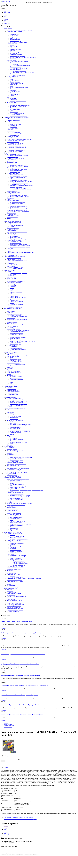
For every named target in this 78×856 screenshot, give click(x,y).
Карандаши (13, 285)
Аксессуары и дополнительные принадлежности (19, 139)
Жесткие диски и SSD (15, 315)
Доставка (6, 19)
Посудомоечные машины (13, 391)
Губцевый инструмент (15, 234)
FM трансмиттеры (11, 573)
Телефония (9, 436)
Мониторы (12, 365)
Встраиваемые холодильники (14, 151)
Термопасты (13, 350)
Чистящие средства (12, 385)
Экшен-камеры (11, 612)
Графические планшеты (16, 376)
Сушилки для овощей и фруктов (21, 65)
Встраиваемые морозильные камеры (16, 147)
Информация (7, 767)
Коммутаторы (10, 454)
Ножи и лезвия (14, 236)
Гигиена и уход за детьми (13, 154)
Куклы (8, 199)
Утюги (11, 110)
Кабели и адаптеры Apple (16, 498)
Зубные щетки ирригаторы (17, 47)
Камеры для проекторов (19, 562)
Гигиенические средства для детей (19, 155)
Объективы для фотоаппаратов (15, 608)
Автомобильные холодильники (15, 581)
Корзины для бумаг (12, 278)
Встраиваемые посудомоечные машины (17, 148)
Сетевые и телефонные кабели (15, 267)
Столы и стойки (14, 419)
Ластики (12, 289)
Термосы (12, 92)
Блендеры (15, 64)
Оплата (5, 20)
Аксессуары (10, 271)
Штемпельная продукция (16, 304)
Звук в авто (10, 584)
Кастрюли (12, 77)
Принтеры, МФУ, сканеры (13, 371)
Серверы (9, 374)
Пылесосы (12, 107)
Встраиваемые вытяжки (13, 142)
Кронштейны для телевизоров (17, 536)
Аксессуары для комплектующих (15, 309)
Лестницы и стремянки (13, 228)
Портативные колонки (12, 369)
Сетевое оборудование (9, 446)
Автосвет (12, 576)
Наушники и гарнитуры (16, 551)
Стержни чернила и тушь (16, 301)
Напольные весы (14, 53)
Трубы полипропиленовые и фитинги (20, 247)
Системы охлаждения (12, 345)
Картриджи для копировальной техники (20, 425)
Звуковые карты (11, 318)
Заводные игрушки (12, 162)
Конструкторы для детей (19, 188)
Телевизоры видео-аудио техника (12, 532)
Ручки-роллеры (14, 300)
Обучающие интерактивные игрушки (19, 196)
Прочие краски (14, 529)
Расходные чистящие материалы (15, 420)
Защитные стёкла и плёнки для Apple (19, 496)
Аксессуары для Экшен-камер (14, 603)
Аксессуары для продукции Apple (15, 492)
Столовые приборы (15, 91)
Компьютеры (10, 357)
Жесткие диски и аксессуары (14, 314)
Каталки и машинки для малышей (18, 176)
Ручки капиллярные (15, 294)
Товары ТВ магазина (12, 531)
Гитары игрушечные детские (20, 183)
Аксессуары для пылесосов (17, 103)
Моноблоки (10, 367)
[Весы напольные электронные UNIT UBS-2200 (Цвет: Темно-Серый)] (8, 752)
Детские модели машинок (16, 204)
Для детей (6, 153)
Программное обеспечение (14, 372)
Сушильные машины (12, 394)
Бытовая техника (8, 28)
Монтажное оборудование (16, 460)
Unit (5, 728)
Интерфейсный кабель (12, 264)
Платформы (10, 368)
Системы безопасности (10, 473)
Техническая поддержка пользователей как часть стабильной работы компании (23, 654)
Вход (5, 11)
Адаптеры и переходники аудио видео (17, 260)
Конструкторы (10, 198)
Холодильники (10, 395)
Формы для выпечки (15, 94)
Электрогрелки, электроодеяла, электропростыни (23, 57)
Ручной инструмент (12, 233)
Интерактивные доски (18, 561)
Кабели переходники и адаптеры (18, 485)
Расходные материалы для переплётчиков (20, 431)
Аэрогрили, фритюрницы (19, 71)
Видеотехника (10, 554)
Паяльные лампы (11, 230)
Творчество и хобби (12, 516)
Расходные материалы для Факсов (18, 442)
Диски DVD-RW (14, 128)
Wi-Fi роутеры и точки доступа (15, 450)
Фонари (9, 251)
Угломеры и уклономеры (16, 225)
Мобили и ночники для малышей (18, 180)
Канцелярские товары (9, 270)
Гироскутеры (10, 501)
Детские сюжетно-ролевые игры (15, 158)
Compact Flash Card (15, 132)
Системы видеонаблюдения (14, 476)
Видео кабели (10, 263)
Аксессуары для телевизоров (14, 533)
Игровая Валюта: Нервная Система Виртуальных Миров (16, 621)
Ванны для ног (14, 46)
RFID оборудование (12, 475)
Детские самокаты (11, 592)
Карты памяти (10, 131)
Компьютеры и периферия (10, 352)
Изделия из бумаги (11, 277)
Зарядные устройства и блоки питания (20, 495)
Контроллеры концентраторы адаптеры (17, 319)
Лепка (11, 520)
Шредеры (9, 445)
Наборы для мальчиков (13, 215)
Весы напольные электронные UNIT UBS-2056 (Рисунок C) (19, 817)
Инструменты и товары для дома (12, 221)
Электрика (9, 254)
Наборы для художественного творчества (20, 524)
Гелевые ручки (13, 284)
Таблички (9, 305)
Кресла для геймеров (15, 416)
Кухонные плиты (11, 389)
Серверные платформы (16, 342)
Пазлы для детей (14, 528)
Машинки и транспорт (13, 200)
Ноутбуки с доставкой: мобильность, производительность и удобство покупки (22, 632)
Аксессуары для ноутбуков (14, 398)
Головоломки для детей (16, 517)
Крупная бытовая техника (10, 386)
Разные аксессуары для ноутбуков (18, 404)
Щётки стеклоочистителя (16, 577)
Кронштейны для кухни (19, 75)
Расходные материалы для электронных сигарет (19, 503)
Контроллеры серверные (16, 334)
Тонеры (12, 434)
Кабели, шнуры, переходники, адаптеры (14, 256)
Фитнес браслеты (11, 507)
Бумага (11, 421)
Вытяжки (9, 387)
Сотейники (13, 90)
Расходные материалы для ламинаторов (20, 430)
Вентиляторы (13, 32)
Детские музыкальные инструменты (19, 211)
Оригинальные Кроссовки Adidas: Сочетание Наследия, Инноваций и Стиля (22, 714)
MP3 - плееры (13, 541)
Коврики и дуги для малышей (17, 177)
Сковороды (13, 88)
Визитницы (13, 274)
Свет (8, 97)
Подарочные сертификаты (13, 511)
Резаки (8, 435)
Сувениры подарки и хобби (11, 509)
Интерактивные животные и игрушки (20, 193)
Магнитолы (13, 547)
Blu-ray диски (13, 122)
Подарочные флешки (12, 136)
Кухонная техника (11, 60)
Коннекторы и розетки (16, 458)
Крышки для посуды (15, 82)
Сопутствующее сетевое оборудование (17, 472)
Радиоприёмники (14, 552)
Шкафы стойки (14, 461)
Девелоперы (13, 423)
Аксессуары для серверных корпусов (19, 330)
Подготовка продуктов (16, 62)
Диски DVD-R (13, 127)
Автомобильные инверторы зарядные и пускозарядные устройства (24, 578)
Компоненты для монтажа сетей (15, 455)
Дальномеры (13, 223)
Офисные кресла (14, 417)
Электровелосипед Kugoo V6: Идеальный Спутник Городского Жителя (20, 675)
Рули (11, 383)
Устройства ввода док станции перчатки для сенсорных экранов (26, 490)
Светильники (13, 99)
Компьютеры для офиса (16, 361)
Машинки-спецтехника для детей (18, 206)
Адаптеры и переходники (16, 494)
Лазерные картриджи (15, 427)
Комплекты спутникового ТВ (17, 556)
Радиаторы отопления (15, 243)
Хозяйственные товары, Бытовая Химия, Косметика (20, 252)
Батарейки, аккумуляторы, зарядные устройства (19, 30)
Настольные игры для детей (17, 526)
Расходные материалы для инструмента (17, 232)
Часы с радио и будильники (17, 113)
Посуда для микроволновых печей (19, 87)
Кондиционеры (14, 35)
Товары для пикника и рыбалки (15, 600)
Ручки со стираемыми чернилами (18, 297)
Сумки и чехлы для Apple (16, 499)
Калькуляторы (10, 412)
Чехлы (11, 491)
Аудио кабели (10, 262)
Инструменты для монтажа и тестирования (21, 457)
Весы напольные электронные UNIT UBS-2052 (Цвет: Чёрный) (20, 819)
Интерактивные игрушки (16, 174)
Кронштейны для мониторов (17, 364)
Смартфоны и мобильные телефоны (16, 505)
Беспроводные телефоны (16, 439)
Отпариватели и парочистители (18, 106)
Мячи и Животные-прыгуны (17, 184)
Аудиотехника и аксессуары (14, 540)
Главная (6, 15)
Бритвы (12, 45)
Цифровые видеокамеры (13, 611)
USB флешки (10, 118)
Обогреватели (13, 37)
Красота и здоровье (12, 43)
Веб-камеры (10, 353)
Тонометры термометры (16, 54)
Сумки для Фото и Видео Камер (15, 610)
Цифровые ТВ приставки (16, 566)
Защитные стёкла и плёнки (17, 484)
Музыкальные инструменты (14, 569)
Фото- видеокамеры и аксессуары (12, 601)
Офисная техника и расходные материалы (15, 408)
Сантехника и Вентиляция (14, 240)
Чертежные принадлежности (14, 307)
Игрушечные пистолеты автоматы (19, 166)
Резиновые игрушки (15, 172)
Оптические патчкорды (13, 465)
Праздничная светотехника (14, 513)
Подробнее (3, 628)
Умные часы (10, 506)
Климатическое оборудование (14, 31)
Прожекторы (13, 98)
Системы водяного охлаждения (18, 349)
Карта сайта (7, 23)
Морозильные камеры (12, 390)
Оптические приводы (12, 326)
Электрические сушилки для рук (18, 42)
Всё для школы (10, 275)
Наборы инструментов (13, 229)
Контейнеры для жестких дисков (18, 316)
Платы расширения (15, 338)
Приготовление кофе (15, 67)
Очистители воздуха (15, 39)
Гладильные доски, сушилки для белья (20, 105)
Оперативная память (12, 323)
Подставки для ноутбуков (16, 402)
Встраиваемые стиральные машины (16, 150)
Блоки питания (11, 311)
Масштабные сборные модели (17, 521)
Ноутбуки (9, 406)
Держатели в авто (14, 481)
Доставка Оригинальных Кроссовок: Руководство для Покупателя (19, 695)
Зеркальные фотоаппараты (14, 606)
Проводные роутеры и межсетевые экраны (18, 468)
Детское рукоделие (15, 518)
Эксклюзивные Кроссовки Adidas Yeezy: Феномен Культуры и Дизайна (20, 705)
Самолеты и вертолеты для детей (18, 208)
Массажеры (13, 50)
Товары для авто (8, 571)
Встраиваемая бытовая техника (12, 138)
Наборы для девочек (12, 214)
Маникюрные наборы (15, 49)
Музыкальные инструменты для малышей (21, 181)
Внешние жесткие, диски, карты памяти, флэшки (16, 117)
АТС (8, 409)
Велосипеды (10, 591)
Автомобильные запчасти (13, 574)
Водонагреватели (14, 34)
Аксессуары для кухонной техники (19, 61)
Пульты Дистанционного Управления (19, 539)
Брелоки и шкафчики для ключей (18, 273)
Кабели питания (11, 266)
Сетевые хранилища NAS (13, 470)
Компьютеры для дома (15, 359)
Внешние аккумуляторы (16, 480)
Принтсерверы (10, 466)
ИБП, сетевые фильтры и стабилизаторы (17, 354)
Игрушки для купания (12, 168)
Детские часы (10, 161)
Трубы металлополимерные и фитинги (20, 245)
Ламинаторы (10, 413)
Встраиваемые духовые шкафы (15, 143)
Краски (12, 288)
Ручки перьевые (14, 296)
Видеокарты (10, 312)
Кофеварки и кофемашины (20, 68)
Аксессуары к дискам (15, 124)
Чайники (12, 95)
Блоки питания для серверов (17, 331)
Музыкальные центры (15, 550)
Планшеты (9, 502)
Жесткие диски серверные (16, 333)
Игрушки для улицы (12, 191)
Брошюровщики (11, 410)
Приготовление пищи (15, 69)
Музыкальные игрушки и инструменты (17, 210)
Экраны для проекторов (19, 565)
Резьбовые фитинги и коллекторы (18, 244)
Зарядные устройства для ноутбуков (19, 401)
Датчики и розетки (15, 249)
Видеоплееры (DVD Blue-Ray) (18, 555)
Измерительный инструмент (14, 222)
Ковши (11, 79)
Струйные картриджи (15, 432)
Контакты (6, 22)
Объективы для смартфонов (17, 487)
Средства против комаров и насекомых (17, 596)
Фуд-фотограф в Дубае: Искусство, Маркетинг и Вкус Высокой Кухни (20, 664)
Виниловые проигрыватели (17, 543)
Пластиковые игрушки (16, 170)
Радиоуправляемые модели (14, 514)
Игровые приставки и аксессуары (15, 567)
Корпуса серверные (15, 335)
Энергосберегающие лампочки (18, 101)
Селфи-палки (13, 488)
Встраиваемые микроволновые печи (16, 146)
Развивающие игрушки (16, 187)
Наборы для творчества (16, 522)
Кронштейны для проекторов (20, 563)
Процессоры (10, 327)
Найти (2, 8)
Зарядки (12, 483)
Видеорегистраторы (12, 582)
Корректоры (13, 286)
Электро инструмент (12, 255)
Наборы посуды (14, 84)
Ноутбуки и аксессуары (10, 397)
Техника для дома (11, 102)
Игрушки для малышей (13, 173)
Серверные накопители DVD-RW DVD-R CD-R (22, 341)
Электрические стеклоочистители (18, 116)
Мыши (11, 382)
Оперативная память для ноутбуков (16, 324)
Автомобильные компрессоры (14, 580)
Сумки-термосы (11, 599)
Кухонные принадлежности (17, 83)
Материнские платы (12, 322)
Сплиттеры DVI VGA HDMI (14, 269)
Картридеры (10, 129)
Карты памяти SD (14, 135)
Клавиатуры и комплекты (16, 379)
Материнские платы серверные (18, 337)
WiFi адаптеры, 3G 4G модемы (15, 451)
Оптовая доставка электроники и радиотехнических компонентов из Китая (21, 642)
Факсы (11, 443)
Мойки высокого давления (14, 593)
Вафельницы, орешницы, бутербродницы (23, 72)
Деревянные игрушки (12, 157)
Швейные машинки (15, 114)
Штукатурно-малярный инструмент (19, 238)
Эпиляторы (13, 58)
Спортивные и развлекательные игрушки (17, 219)
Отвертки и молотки (15, 237)
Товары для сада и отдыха (10, 588)
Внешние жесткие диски (13, 120)
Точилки (12, 303)
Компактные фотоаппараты (14, 607)
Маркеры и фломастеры (16, 292)
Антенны (9, 453)
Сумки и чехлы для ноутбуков (17, 405)
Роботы (9, 218)
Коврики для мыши (15, 380)
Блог (5, 17)
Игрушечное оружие (12, 163)
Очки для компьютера (15, 537)
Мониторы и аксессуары (13, 363)
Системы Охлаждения (15, 344)
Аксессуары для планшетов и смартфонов (18, 479)
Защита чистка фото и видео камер (16, 604)
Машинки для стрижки (16, 52)
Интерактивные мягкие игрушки (18, 195)
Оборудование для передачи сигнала (16, 464)
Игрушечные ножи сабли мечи (18, 165)
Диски (8, 121)
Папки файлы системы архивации (16, 281)
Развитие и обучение (12, 217)
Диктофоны (13, 544)
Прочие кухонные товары (16, 73)
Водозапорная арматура (16, 241)
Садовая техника (11, 595)
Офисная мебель (11, 415)
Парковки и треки (14, 207)
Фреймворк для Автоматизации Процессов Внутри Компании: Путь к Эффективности (24, 685)
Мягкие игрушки (11, 213)
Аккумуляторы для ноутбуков (17, 400)
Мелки (11, 293)
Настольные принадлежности (14, 279)
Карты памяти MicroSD (16, 133)
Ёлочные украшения (12, 510)
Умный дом (10, 248)
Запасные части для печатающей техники (20, 424)
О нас (5, 16)
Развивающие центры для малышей (22, 189)
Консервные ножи (14, 80)
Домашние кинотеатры (16, 546)
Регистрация (7, 12)
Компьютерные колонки (13, 356)
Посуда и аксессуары (12, 76)
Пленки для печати (15, 428)
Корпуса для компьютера (13, 320)
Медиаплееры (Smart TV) (16, 558)
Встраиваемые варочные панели (15, 140)
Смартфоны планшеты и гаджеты (12, 477)
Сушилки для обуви (15, 109)
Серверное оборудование (13, 329)
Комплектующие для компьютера (12, 308)
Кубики (12, 178)
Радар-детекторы (11, 585)
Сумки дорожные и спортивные (15, 597)
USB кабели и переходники (14, 259)
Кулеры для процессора (16, 348)
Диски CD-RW (13, 125)
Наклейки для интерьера (16, 525)
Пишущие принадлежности (14, 282)
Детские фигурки (11, 159)
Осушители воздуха (15, 38)
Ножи (11, 86)
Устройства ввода (11, 375)
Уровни (12, 226)
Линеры (12, 290)
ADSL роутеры (10, 447)
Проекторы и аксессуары (16, 559)
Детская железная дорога (16, 203)
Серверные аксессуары (16, 339)
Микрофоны (13, 548)
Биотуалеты (10, 589)
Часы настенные (14, 112)
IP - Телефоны (13, 438)
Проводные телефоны (15, 440)
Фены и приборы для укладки (17, 56)
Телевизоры (10, 570)
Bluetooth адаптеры (12, 449)
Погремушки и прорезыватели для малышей (21, 185)
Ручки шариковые (14, 299)
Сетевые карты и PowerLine (14, 469)
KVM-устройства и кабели (14, 258)
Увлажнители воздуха (15, 41)
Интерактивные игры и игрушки (18, 169)
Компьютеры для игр (15, 360)
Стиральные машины (12, 393)
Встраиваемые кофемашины (14, 144)
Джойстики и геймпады (16, 378)
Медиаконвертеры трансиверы (15, 462)
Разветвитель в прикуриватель (15, 586)
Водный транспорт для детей (17, 202)
